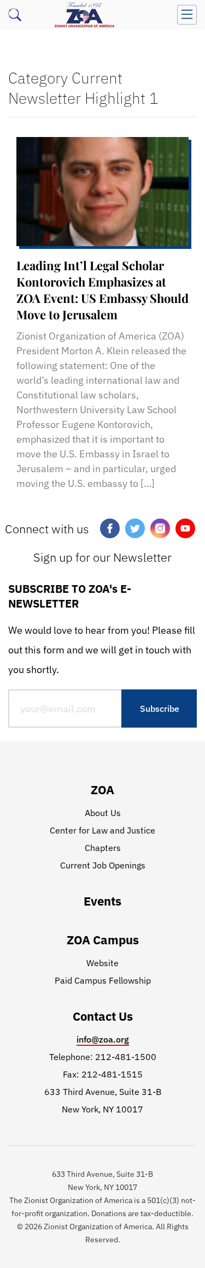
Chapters (103, 847)
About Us (103, 812)
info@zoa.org (103, 1039)
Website (102, 962)
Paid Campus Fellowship (103, 980)
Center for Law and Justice (102, 830)
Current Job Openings (102, 865)
